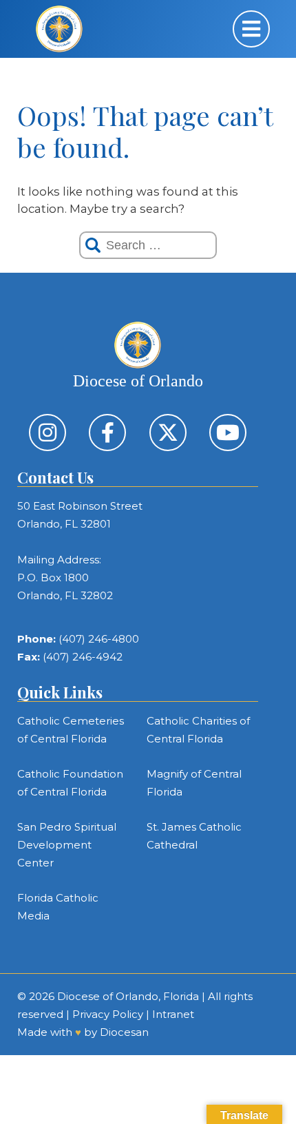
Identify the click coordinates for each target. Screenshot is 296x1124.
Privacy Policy (107, 1014)
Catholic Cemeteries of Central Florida (70, 729)
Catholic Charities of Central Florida (198, 729)
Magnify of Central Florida (194, 782)
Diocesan (124, 1032)
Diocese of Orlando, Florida (128, 996)
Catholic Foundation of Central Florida (70, 782)
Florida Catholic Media (57, 906)
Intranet (173, 1014)
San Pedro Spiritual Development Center (66, 844)
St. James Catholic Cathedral (194, 835)
